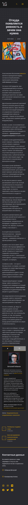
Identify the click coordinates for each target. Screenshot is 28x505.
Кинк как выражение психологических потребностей (13, 437)
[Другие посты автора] (20, 348)
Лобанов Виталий (10, 470)
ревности (23, 73)
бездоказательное (12, 413)
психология (16, 415)
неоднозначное (7, 415)
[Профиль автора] (8, 348)
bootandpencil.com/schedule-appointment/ (14, 408)
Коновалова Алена (10, 476)
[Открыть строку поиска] (16, 4)
